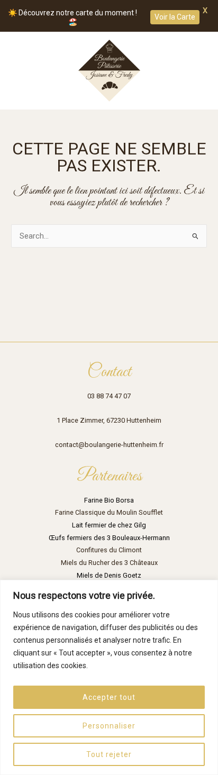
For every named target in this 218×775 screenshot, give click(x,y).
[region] (109, 677)
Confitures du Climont (109, 550)
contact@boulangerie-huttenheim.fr (109, 445)
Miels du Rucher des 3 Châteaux (109, 563)
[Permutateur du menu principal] (196, 70)
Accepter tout (109, 697)
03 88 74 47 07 (109, 396)
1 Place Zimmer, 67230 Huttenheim (109, 420)
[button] (15, 70)
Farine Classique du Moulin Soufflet (109, 512)
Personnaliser (109, 726)
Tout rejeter (109, 754)
